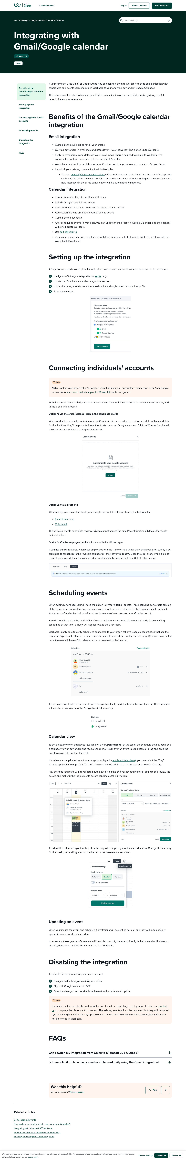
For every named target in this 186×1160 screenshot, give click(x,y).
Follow (18, 63)
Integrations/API (37, 20)
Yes (153, 1090)
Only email (61, 524)
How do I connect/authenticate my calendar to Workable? (42, 1124)
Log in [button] (124, 5)
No (165, 1090)
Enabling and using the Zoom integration (34, 1136)
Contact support (76, 1091)
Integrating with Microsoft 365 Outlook (33, 1128)
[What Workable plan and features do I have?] (26, 56)
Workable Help (20, 20)
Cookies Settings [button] (146, 1155)
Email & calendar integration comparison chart (36, 1132)
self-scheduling (68, 232)
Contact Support (46, 5)
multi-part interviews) (124, 760)
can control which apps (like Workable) (88, 392)
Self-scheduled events (25, 1119)
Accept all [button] (161, 1155)
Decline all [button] (176, 1155)
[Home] (24, 5)
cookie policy (33, 1157)
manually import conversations (88, 174)
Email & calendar (64, 519)
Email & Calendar (56, 20)
